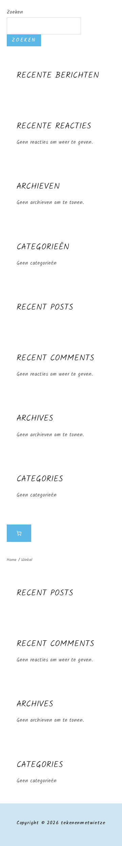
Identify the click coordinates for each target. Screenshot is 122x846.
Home (11, 560)
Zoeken (15, 12)
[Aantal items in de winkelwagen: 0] (19, 533)
